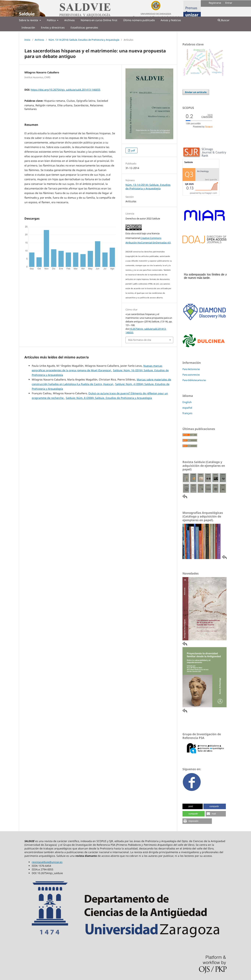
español (187, 407)
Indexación (28, 27)
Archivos (69, 20)
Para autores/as (191, 374)
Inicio (27, 39)
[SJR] (200, 194)
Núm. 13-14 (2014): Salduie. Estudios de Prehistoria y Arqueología (84, 39)
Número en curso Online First (99, 20)
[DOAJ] (204, 242)
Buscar (225, 20)
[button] (192, 806)
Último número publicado (139, 20)
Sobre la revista (29, 20)
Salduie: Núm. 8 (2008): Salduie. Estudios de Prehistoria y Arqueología (109, 398)
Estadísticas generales (84, 27)
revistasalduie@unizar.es (47, 862)
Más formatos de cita (139, 340)
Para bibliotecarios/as (194, 380)
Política (51, 20)
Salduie (27, 14)
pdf (133, 150)
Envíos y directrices (53, 27)
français (187, 413)
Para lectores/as (191, 369)
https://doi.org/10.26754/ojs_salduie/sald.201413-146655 (65, 89)
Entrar (228, 2)
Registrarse (215, 2)
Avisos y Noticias (171, 20)
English (187, 402)
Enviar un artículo (196, 92)
